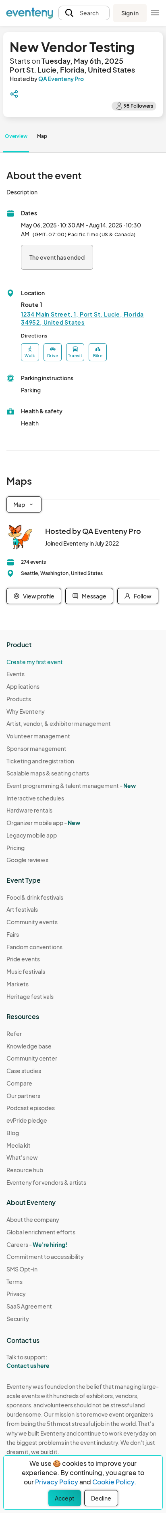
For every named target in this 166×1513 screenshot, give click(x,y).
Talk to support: (28, 1361)
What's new (22, 1157)
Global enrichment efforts (40, 1232)
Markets (17, 984)
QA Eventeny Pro (61, 78)
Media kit (18, 1145)
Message (94, 596)
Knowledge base (29, 1046)
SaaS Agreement (29, 1306)
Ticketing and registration (40, 761)
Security (17, 1318)
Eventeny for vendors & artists (46, 1182)
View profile (38, 596)
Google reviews (27, 859)
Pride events (23, 959)
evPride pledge (26, 1120)
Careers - (36, 1244)
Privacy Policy (56, 1482)
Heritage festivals (30, 996)
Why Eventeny (25, 711)
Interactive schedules (35, 798)
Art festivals (22, 909)
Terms (14, 1281)
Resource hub (24, 1169)
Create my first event (34, 661)
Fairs (12, 934)
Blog (12, 1132)
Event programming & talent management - (71, 785)
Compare (19, 1083)
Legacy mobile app (31, 835)
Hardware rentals (29, 810)
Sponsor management (36, 748)
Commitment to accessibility (45, 1256)
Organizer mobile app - (43, 822)
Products (18, 698)
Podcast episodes (30, 1107)
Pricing (15, 847)
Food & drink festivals (34, 897)
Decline (101, 1498)
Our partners (23, 1095)
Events (15, 673)
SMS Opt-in (21, 1269)
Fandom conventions (34, 946)
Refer (14, 1033)
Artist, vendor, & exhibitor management (58, 723)
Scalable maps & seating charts (47, 773)
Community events (32, 921)
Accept (65, 1498)
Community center (31, 1058)
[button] (84, 13)
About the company (32, 1219)
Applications (22, 686)
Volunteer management (38, 736)
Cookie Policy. (114, 1482)
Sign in (130, 13)
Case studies (23, 1070)
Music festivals (25, 971)
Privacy (16, 1293)
